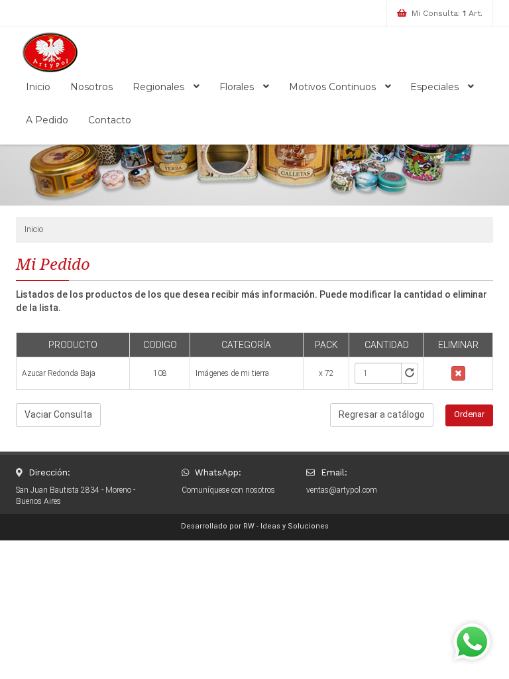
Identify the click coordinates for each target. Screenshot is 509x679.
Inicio (38, 87)
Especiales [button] (435, 87)
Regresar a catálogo (382, 414)
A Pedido (47, 120)
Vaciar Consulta (58, 414)
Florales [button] (237, 87)
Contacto (109, 120)
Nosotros (91, 87)
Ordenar (469, 414)
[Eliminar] (458, 373)
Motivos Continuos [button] (333, 87)
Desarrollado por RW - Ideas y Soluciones (255, 526)
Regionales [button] (160, 87)
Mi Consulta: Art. (447, 13)
